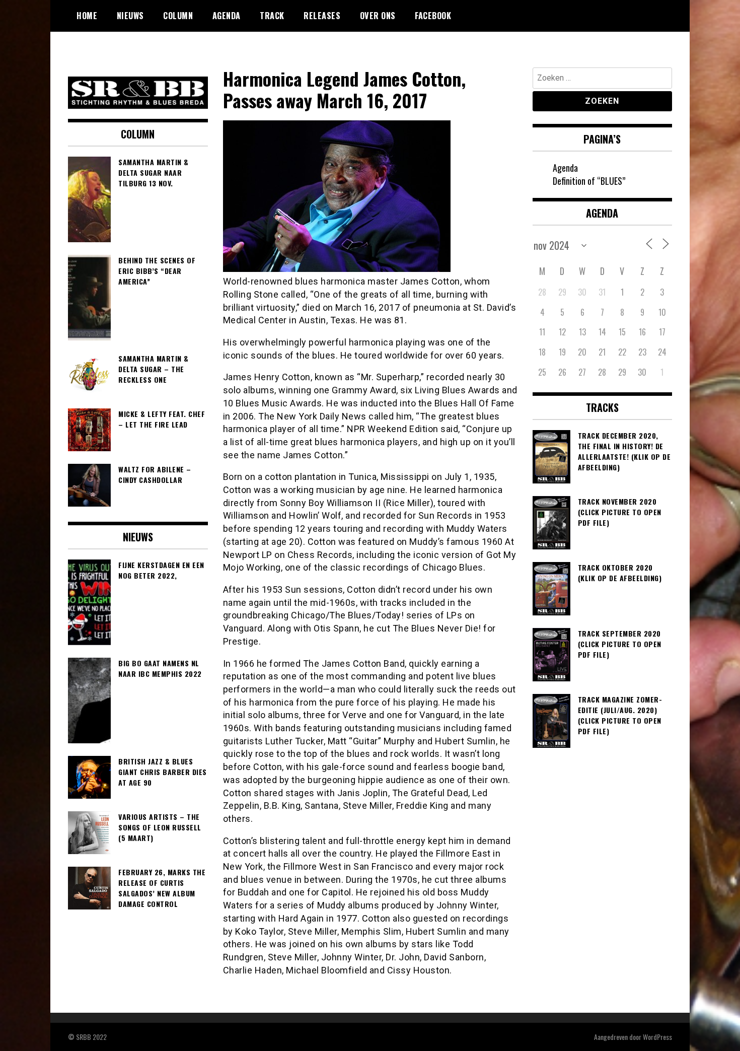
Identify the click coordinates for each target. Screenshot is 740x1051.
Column (178, 16)
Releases (322, 16)
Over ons (378, 16)
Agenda (226, 16)
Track (272, 16)
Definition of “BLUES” (589, 180)
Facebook (433, 16)
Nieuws (130, 16)
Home (87, 16)
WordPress (657, 1036)
